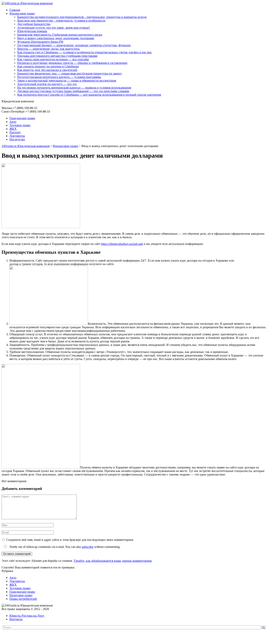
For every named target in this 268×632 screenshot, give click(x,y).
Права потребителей (23, 598)
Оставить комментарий (17, 553)
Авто (12, 121)
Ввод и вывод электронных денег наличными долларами (55, 38)
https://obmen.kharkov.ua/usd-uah (122, 244)
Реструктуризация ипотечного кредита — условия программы (59, 77)
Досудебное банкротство (33, 24)
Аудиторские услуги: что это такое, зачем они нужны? (53, 27)
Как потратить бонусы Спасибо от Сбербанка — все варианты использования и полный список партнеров (89, 94)
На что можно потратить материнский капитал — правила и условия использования (74, 87)
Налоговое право (20, 595)
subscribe (87, 546)
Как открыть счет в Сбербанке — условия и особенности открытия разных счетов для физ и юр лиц (84, 52)
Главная (14, 10)
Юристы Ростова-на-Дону (26, 615)
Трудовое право (19, 125)
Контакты (16, 619)
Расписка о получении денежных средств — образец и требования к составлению (72, 63)
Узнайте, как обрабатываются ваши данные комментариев (113, 560)
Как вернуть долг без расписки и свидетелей (47, 70)
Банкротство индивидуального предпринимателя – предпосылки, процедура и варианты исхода (82, 17)
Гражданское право (22, 118)
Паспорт (15, 132)
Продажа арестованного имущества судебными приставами (57, 55)
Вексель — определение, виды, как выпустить (48, 48)
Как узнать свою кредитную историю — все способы (53, 59)
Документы (17, 135)
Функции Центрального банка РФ (40, 41)
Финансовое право (22, 13)
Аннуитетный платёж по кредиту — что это (47, 84)
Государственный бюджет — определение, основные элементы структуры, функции (74, 45)
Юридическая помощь (32, 31)
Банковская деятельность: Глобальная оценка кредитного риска (59, 34)
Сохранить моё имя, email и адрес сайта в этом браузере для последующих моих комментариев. (70, 539)
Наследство (17, 139)
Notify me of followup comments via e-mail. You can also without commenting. (64, 546)
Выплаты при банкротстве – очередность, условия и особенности (61, 20)
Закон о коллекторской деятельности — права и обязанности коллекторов (66, 80)
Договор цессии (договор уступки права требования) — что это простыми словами (73, 91)
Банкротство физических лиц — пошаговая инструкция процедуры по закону (69, 73)
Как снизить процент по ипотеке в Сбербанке (48, 66)
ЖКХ (13, 128)
